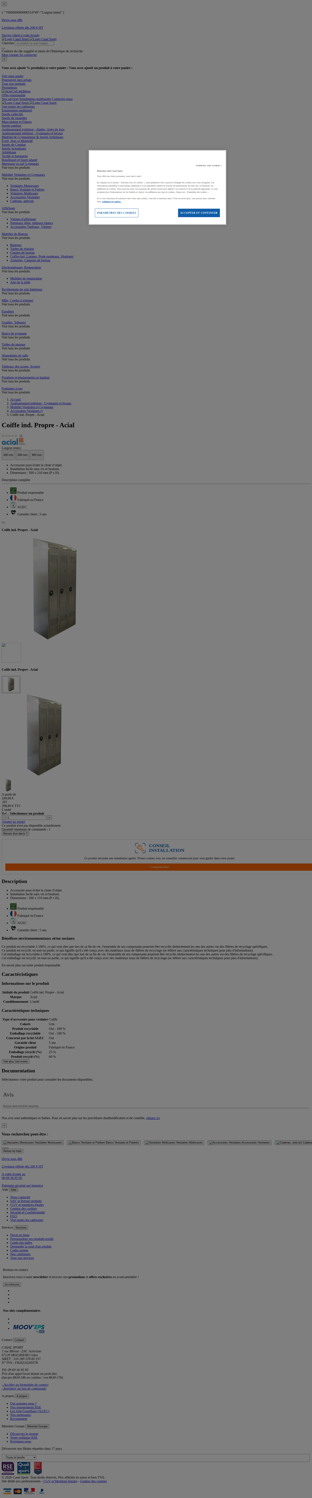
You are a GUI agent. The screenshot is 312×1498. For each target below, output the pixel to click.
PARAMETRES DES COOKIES (116, 212)
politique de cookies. (111, 201)
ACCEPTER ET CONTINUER (199, 212)
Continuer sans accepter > (209, 165)
